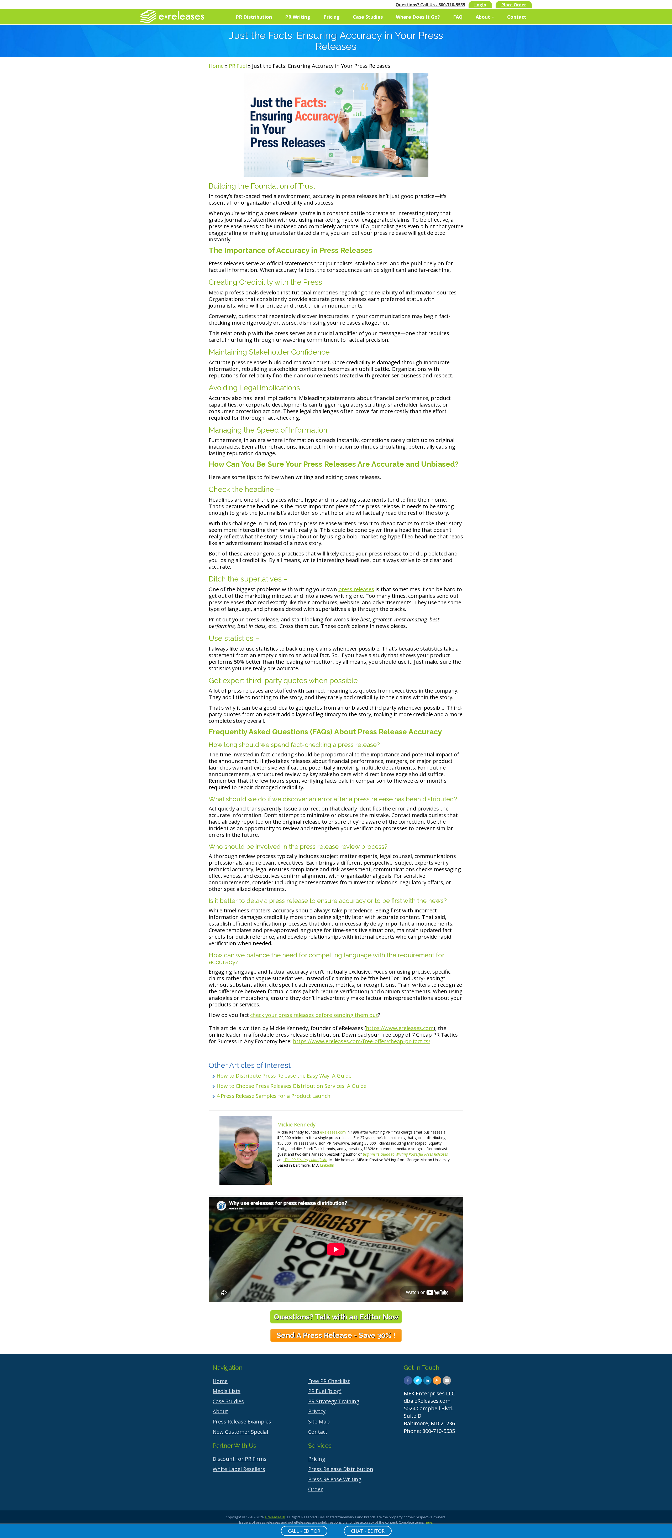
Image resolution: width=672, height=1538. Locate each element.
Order (315, 1489)
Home (216, 65)
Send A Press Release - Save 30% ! (336, 1335)
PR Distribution (254, 17)
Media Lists (226, 1391)
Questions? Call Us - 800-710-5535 (430, 5)
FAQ (458, 17)
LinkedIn (327, 1165)
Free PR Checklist (329, 1381)
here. (429, 1522)
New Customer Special (240, 1431)
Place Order (513, 5)
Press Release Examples (242, 1421)
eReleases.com (333, 1132)
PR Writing (297, 17)
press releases (356, 589)
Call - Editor (304, 1531)
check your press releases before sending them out (314, 1015)
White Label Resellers (239, 1469)
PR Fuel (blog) (325, 1391)
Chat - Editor (368, 1531)
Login (480, 5)
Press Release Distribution (340, 1469)
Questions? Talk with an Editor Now (336, 1317)
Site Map (319, 1421)
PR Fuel (238, 65)
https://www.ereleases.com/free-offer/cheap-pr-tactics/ (361, 1041)
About (483, 17)
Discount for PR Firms (239, 1458)
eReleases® (275, 1517)
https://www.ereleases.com (400, 1028)
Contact (516, 17)
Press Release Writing (334, 1479)
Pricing (331, 17)
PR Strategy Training (333, 1401)
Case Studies (368, 17)
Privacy (317, 1411)
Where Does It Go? (418, 17)
